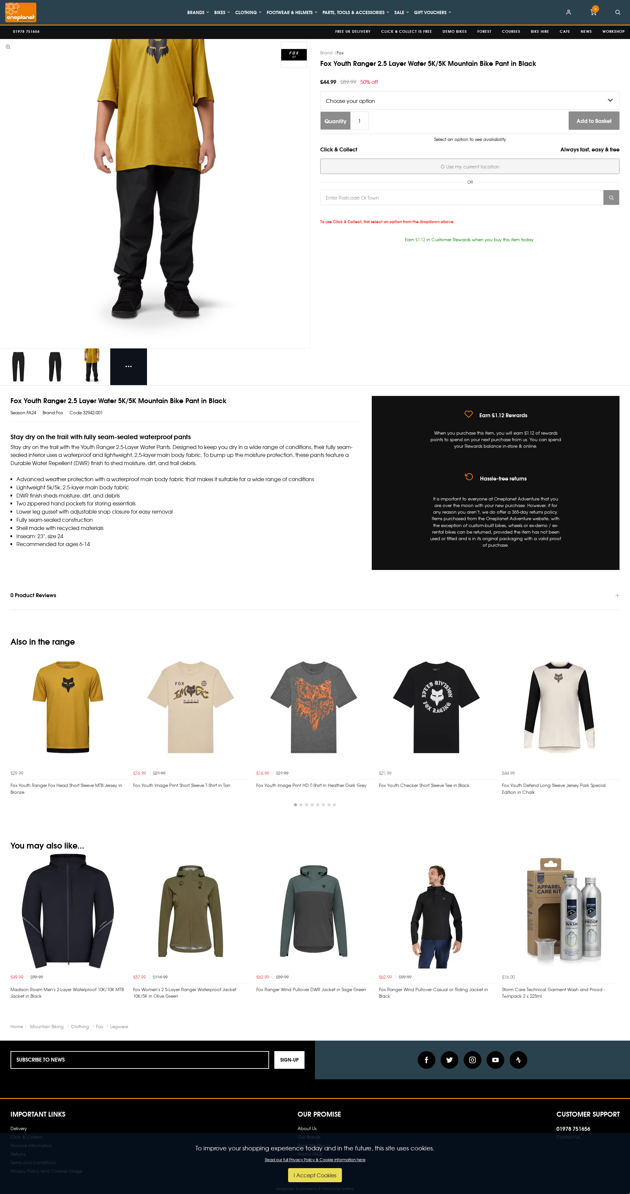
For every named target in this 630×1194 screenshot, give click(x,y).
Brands (195, 12)
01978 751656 (573, 1128)
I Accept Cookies (315, 1175)
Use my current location (472, 166)
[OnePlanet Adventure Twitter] (449, 1060)
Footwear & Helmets (290, 12)
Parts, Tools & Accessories (354, 12)
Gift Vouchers (430, 12)
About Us (307, 1128)
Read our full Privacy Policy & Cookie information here (315, 1160)
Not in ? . (366, 212)
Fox (340, 52)
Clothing (246, 12)
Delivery (18, 1128)
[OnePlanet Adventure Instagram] (472, 1060)
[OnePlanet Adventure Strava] (518, 1060)
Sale (399, 12)
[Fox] (294, 54)
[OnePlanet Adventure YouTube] (495, 1060)
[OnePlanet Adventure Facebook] (426, 1060)
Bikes (219, 12)
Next (614, 732)
